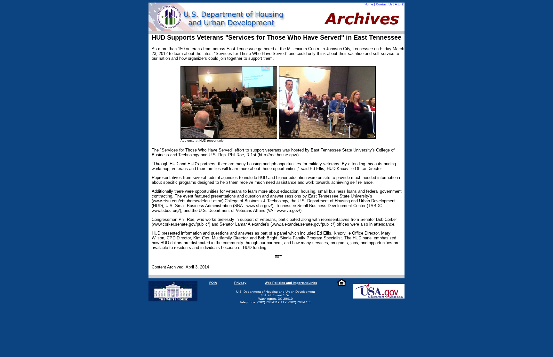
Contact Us (384, 4)
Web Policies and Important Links (291, 282)
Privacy (240, 282)
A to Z (399, 4)
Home (369, 4)
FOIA (213, 282)
